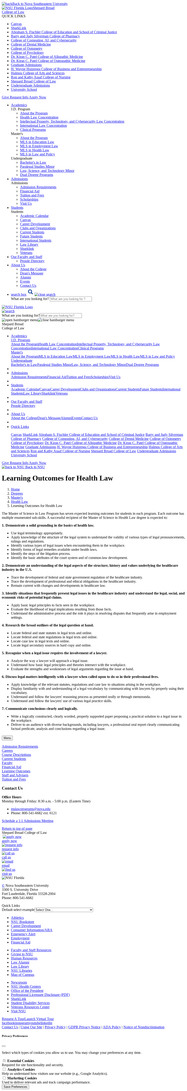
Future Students (31, 236)
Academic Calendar (34, 216)
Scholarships (29, 199)
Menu (7, 738)
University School (24, 89)
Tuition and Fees (32, 195)
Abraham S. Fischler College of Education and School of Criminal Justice (64, 32)
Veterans (26, 253)
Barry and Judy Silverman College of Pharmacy (45, 36)
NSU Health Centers (26, 986)
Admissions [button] (19, 179)
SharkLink (18, 28)
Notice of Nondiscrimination (143, 1027)
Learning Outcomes (16, 771)
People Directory (32, 261)
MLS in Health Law (34, 150)
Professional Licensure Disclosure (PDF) (40, 995)
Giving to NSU (22, 954)
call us (6, 857)
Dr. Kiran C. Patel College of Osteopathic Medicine (48, 61)
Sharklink (27, 249)
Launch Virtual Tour (39, 1019)
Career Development (35, 224)
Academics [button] (19, 105)
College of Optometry (26, 48)
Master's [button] (17, 352)
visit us (7, 874)
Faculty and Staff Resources (31, 950)
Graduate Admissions (26, 65)
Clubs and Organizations (38, 228)
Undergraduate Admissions (30, 85)
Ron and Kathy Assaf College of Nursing (40, 77)
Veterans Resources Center (30, 1007)
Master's (17, 497)
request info (10, 849)
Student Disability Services (30, 1003)
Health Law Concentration (39, 117)
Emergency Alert (23, 934)
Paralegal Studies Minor (37, 166)
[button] (33, 294)
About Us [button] (18, 265)
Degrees (17, 493)
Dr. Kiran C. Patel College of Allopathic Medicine (47, 57)
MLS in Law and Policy (37, 154)
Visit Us (26, 203)
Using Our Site (31, 1027)
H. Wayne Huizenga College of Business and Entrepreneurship (56, 69)
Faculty (7, 763)
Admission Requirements (38, 187)
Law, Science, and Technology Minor (47, 171)
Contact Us (28, 285)
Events (25, 281)
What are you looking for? (30, 299)
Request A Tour (13, 1019)
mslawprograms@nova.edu (30, 809)
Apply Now (37, 97)
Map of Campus (22, 975)
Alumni (25, 277)
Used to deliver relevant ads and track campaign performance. (46, 1080)
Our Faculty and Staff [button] (26, 257)
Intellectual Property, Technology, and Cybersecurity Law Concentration (72, 121)
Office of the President (27, 991)
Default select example (18, 910)
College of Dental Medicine (31, 44)
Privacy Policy (55, 1027)
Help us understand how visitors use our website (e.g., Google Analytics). (55, 1071)
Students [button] (17, 207)
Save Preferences (15, 1086)
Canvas (16, 24)
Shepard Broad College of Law (33, 81)
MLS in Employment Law (39, 146)
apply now (9, 841)
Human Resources (24, 958)
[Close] (3, 1046)
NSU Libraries (21, 970)
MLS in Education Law (37, 142)
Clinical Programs (33, 130)
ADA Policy (112, 1027)
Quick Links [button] (20, 427)
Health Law (19, 502)
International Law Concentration (43, 125)
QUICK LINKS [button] (14, 16)
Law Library (29, 244)
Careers (7, 750)
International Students (35, 240)
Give (5, 97)
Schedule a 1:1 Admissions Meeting (27, 821)
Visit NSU (18, 1011)
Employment (20, 938)
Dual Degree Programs (36, 175)
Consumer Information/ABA (31, 930)
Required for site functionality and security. (33, 1063)
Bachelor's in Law (33, 162)
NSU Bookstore (22, 922)
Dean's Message (31, 273)
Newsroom (19, 982)
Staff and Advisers (15, 775)
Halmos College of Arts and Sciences (38, 73)
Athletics (17, 918)
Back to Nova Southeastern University (40, 4)
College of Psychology (27, 52)
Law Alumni (20, 962)
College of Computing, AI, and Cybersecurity (44, 40)
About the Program (34, 113)
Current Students (32, 232)
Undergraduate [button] (21, 360)
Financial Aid (29, 191)
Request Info (19, 97)
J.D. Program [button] (20, 340)
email (6, 865)
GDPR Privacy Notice (84, 1027)
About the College (33, 269)
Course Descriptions (16, 755)
